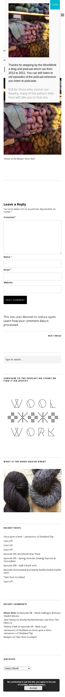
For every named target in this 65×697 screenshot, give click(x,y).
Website (8, 282)
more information (37, 684)
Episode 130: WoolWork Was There (22, 554)
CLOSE (55, 4)
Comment (10, 217)
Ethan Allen (10, 613)
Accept (33, 688)
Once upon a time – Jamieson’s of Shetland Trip (29, 536)
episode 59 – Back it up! (33, 626)
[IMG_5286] (32, 154)
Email (7, 269)
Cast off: (8, 541)
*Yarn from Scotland (14, 577)
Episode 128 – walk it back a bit (20, 565)
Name (8, 257)
